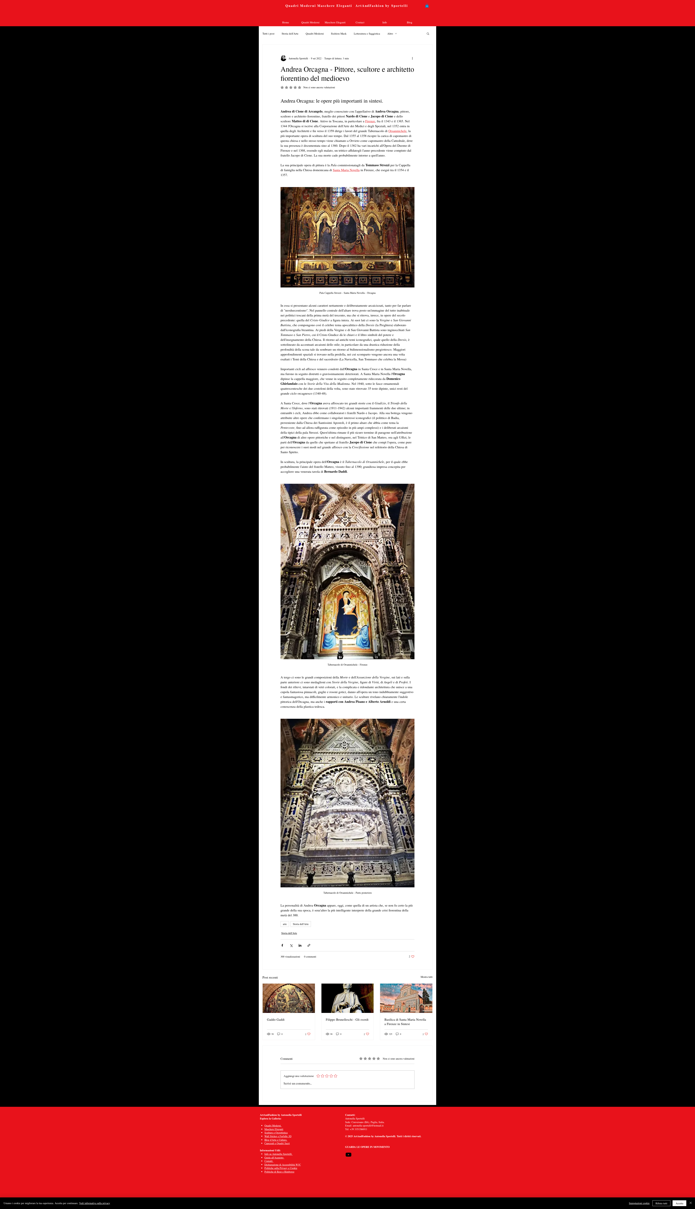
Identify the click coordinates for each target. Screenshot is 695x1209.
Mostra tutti (427, 977)
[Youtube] (348, 1154)
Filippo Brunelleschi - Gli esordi (347, 1019)
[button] (427, 5)
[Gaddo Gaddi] (289, 998)
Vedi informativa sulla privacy (94, 1203)
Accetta (679, 1203)
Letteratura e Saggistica (367, 33)
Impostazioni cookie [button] (639, 1203)
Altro (390, 33)
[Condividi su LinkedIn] (300, 945)
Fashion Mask (339, 33)
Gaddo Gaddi (276, 1019)
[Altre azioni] (412, 58)
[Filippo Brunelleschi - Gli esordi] (347, 998)
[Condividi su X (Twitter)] (291, 945)
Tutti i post (268, 33)
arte (285, 924)
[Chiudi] (690, 1203)
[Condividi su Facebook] (282, 945)
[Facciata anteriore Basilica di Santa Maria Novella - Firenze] (406, 998)
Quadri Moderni (315, 33)
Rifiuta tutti (661, 1203)
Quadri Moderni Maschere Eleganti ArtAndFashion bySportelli (347, 5)
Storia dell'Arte (290, 33)
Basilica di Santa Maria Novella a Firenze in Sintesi (405, 1021)
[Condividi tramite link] (309, 945)
